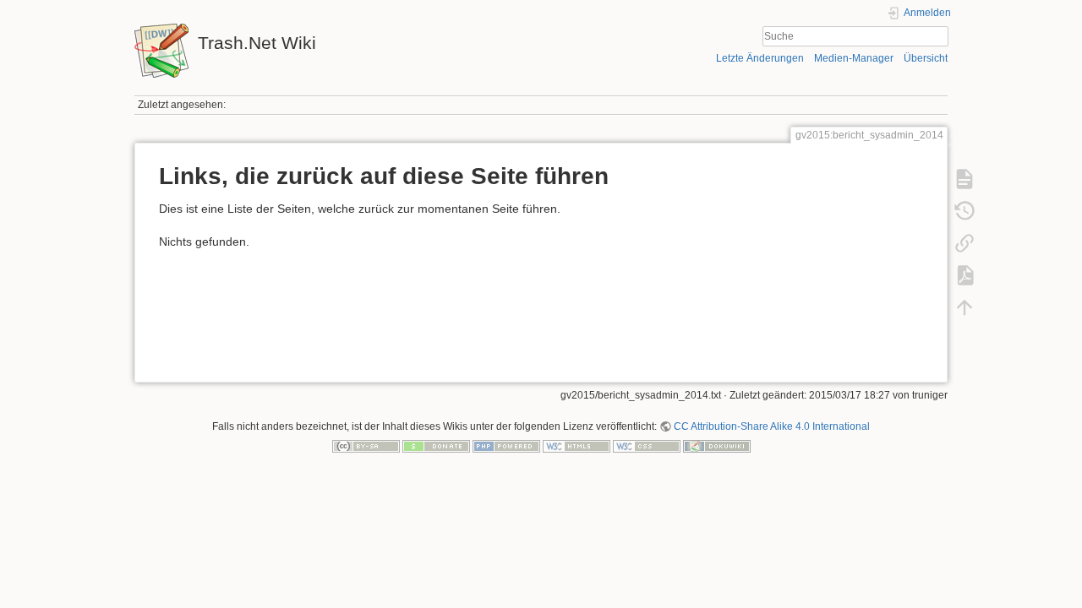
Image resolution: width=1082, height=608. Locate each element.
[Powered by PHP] (506, 446)
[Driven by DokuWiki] (717, 446)
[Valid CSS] (646, 446)
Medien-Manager (853, 58)
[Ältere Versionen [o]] (964, 211)
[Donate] (436, 446)
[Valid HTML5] (576, 446)
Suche (940, 36)
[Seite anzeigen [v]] (964, 179)
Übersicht (926, 58)
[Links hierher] (964, 243)
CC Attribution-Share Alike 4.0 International (772, 426)
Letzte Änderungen (760, 58)
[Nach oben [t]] (964, 307)
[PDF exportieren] (964, 275)
